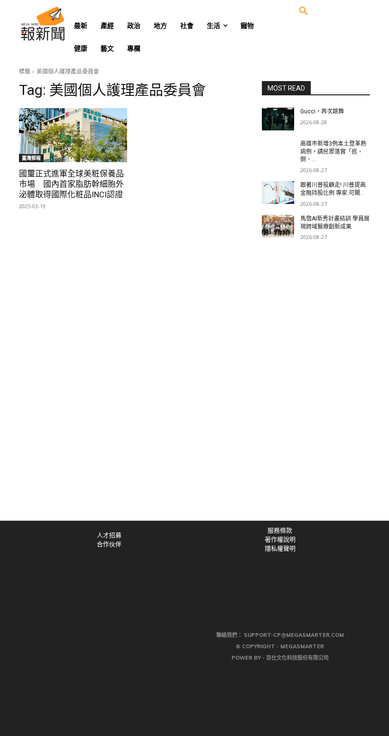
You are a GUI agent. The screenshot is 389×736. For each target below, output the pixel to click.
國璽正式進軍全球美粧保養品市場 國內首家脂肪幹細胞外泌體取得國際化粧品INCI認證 (71, 184)
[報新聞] (58, 23)
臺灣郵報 (31, 158)
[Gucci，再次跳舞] (278, 119)
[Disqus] (194, 389)
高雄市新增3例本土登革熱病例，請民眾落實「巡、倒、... (333, 151)
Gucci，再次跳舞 (322, 111)
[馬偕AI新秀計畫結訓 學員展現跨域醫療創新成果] (278, 226)
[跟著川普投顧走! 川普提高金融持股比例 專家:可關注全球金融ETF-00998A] (278, 192)
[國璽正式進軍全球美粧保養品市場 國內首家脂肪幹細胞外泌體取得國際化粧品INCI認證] (73, 135)
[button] (303, 11)
